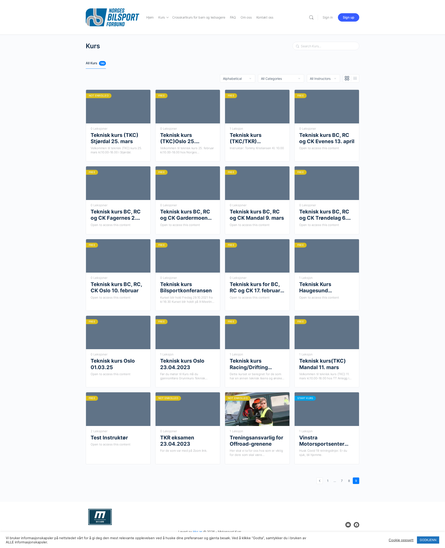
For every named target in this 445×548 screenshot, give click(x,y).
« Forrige (319, 480)
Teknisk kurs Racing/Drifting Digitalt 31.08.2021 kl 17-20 (256, 364)
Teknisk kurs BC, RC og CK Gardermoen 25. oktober (185, 215)
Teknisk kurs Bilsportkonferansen (186, 287)
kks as (198, 532)
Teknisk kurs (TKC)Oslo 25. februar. (177, 138)
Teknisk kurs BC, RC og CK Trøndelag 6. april (324, 215)
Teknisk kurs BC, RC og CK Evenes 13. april (326, 138)
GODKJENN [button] (428, 540)
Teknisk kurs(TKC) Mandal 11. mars (322, 364)
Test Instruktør (109, 438)
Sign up (348, 17)
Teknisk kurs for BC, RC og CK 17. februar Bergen (255, 287)
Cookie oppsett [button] (401, 540)
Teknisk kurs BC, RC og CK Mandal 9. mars (257, 215)
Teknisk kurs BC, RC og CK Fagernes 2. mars (116, 215)
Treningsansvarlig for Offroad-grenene (256, 441)
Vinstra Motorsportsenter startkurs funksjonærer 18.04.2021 (321, 441)
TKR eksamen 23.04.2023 (177, 441)
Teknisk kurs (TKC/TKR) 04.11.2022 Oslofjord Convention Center (256, 138)
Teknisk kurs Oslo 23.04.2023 (182, 364)
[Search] (311, 17)
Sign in (328, 17)
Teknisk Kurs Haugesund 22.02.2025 (315, 287)
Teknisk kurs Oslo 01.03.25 (113, 364)
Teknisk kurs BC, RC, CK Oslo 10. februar (116, 287)
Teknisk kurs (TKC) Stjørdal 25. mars (114, 138)
